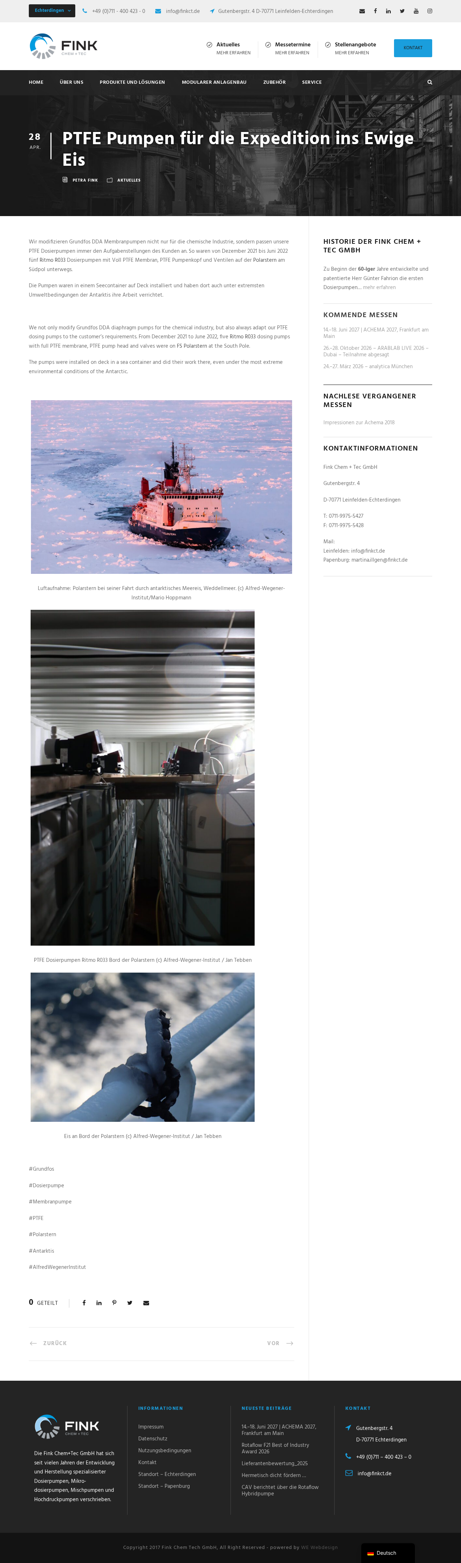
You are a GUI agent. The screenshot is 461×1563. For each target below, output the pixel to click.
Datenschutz (152, 1439)
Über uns (71, 82)
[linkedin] (388, 11)
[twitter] (402, 11)
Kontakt (413, 48)
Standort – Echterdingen (167, 1474)
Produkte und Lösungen (132, 82)
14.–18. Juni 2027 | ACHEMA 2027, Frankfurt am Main (376, 333)
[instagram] (430, 11)
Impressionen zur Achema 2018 (359, 423)
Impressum (151, 1427)
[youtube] (416, 11)
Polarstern (265, 260)
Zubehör (274, 82)
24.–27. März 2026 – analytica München (368, 366)
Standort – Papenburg (164, 1486)
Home (36, 82)
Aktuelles (129, 180)
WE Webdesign (319, 1548)
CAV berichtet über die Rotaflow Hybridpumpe (280, 1490)
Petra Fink (85, 180)
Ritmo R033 (53, 260)
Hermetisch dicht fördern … (274, 1475)
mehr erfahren (233, 53)
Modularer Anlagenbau (214, 82)
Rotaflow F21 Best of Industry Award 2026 (275, 1448)
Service (312, 82)
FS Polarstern (192, 346)
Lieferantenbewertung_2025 (275, 1463)
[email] (362, 11)
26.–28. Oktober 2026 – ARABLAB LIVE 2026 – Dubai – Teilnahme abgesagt (376, 351)
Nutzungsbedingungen (164, 1451)
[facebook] (375, 11)
